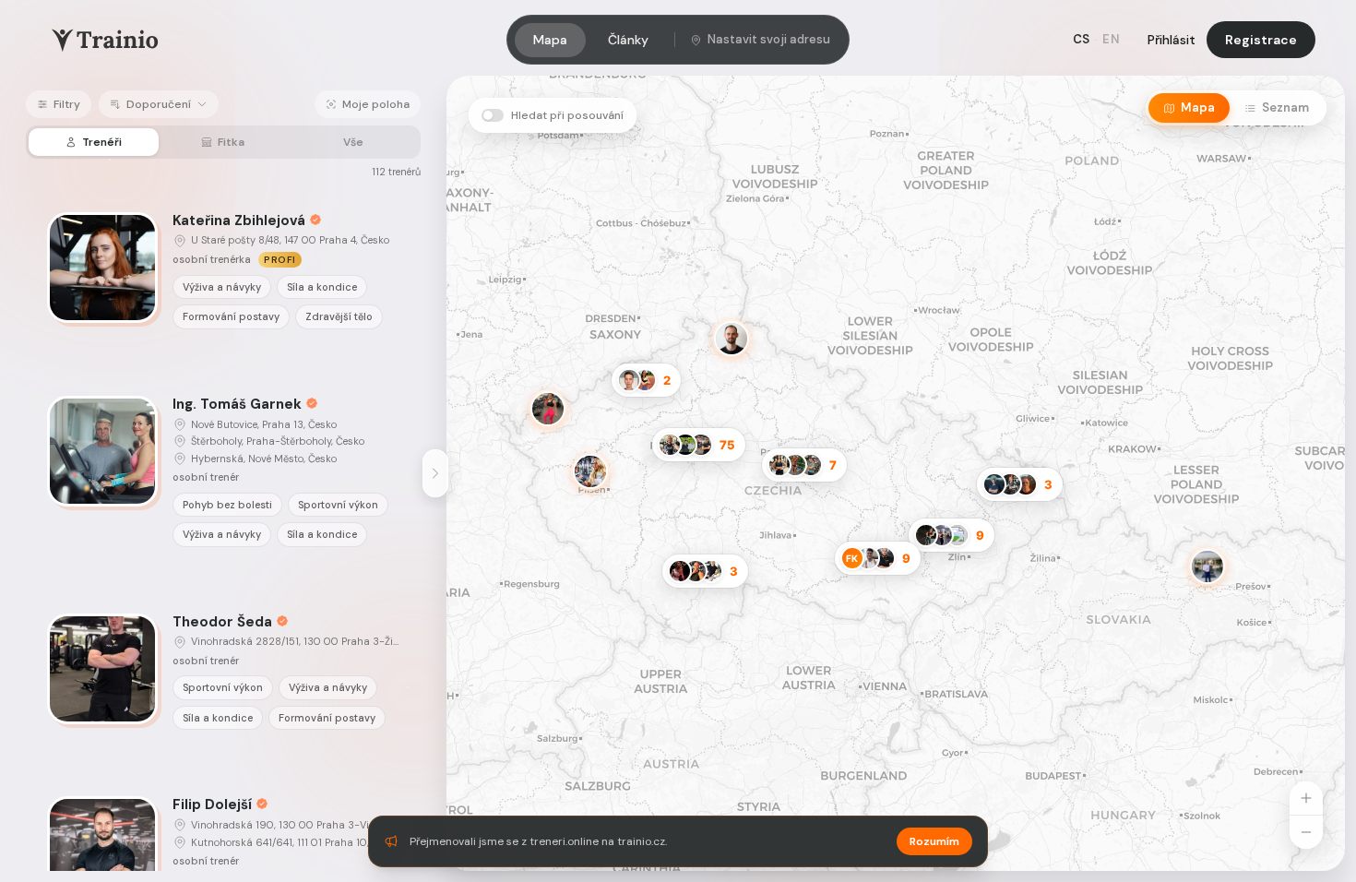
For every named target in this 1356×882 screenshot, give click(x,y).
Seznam (1285, 107)
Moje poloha (376, 104)
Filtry (67, 104)
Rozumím (934, 841)
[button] (1225, 584)
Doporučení (158, 104)
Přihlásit (1171, 39)
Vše (353, 142)
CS (1081, 39)
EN (1111, 39)
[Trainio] (105, 40)
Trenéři (102, 142)
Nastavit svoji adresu (769, 39)
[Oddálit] (1306, 832)
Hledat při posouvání (567, 115)
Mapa (550, 39)
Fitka (231, 142)
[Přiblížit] (1306, 798)
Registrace (1261, 39)
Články (628, 39)
